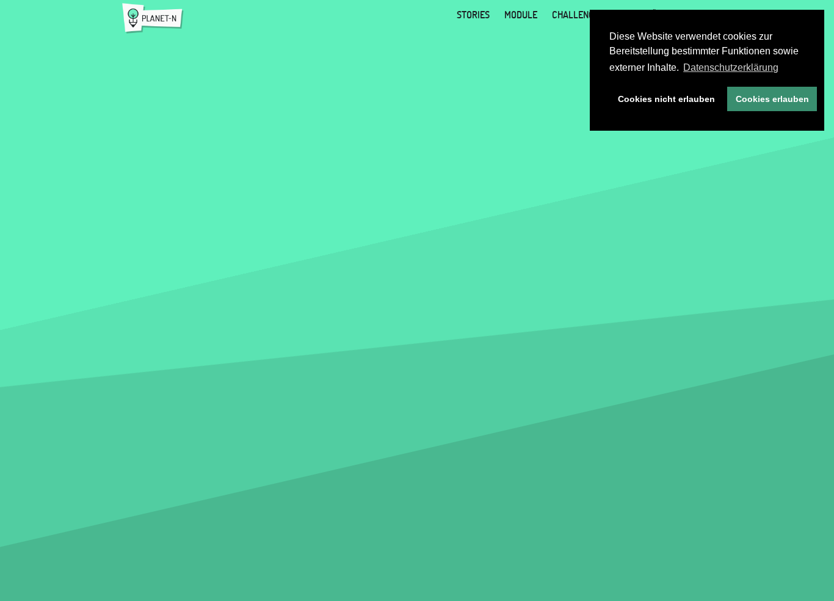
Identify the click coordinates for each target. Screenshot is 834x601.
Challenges (578, 15)
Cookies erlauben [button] (772, 99)
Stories (473, 15)
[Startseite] (152, 18)
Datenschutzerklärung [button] (730, 67)
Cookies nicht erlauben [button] (666, 99)
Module (520, 15)
